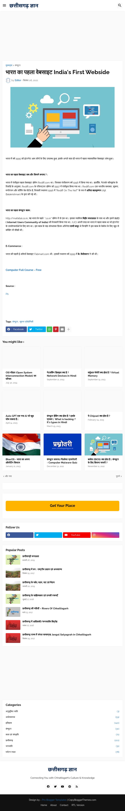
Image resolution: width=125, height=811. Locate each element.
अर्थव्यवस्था (62, 717)
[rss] (77, 786)
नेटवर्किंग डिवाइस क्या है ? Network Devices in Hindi (61, 374)
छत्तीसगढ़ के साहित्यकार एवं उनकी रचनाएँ (40, 595)
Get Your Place (62, 505)
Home (44, 805)
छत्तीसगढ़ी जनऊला (30, 556)
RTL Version (78, 805)
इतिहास (62, 723)
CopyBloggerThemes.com (82, 800)
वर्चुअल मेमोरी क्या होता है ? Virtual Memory (103, 374)
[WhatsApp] (49, 329)
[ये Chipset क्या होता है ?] (104, 401)
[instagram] (105, 535)
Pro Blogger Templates (54, 800)
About (53, 805)
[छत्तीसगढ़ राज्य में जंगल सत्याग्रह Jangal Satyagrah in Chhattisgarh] (13, 638)
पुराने (118, 476)
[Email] (62, 329)
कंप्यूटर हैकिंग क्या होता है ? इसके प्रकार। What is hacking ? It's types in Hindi (61, 419)
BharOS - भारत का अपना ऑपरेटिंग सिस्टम (18, 461)
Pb (7, 294)
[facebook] (20, 535)
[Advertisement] (62, 38)
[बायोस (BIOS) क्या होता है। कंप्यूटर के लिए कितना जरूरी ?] (104, 444)
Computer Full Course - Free (24, 270)
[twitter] (48, 535)
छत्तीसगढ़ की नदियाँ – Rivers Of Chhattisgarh (45, 608)
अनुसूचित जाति (62, 711)
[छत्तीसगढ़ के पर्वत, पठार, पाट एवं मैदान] (13, 586)
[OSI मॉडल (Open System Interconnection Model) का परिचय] (21, 358)
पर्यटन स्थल (62, 752)
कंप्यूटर (18, 65)
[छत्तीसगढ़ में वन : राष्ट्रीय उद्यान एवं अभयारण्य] (13, 573)
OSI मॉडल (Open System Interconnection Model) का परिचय (21, 375)
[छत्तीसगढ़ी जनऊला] (13, 560)
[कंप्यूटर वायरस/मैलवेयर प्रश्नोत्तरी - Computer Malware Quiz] (63, 444)
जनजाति (62, 746)
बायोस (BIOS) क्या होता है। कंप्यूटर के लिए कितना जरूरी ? (103, 461)
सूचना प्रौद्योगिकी (26, 321)
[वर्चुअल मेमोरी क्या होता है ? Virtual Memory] (104, 358)
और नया (8, 476)
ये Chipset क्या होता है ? (99, 415)
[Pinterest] (56, 329)
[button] (4, 5)
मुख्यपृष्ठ (9, 65)
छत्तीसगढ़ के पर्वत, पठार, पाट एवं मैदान (38, 582)
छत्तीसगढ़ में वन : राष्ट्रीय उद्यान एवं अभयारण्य (42, 569)
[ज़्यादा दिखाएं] (68, 329)
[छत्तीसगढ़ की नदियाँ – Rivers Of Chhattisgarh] (13, 612)
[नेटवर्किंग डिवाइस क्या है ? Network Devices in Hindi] (63, 358)
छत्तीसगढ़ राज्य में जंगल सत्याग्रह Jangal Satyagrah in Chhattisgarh (56, 634)
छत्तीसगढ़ (62, 740)
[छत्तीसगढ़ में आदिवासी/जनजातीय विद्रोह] (13, 625)
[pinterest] (69, 786)
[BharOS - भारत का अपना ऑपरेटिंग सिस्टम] (21, 444)
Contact (64, 805)
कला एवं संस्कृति (62, 734)
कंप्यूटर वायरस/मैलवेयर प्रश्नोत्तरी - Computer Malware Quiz (62, 461)
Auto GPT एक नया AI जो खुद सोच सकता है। (20, 417)
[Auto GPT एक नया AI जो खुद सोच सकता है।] (21, 401)
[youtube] (62, 786)
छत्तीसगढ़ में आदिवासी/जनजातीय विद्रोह (39, 621)
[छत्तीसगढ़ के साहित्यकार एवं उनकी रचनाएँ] (13, 599)
